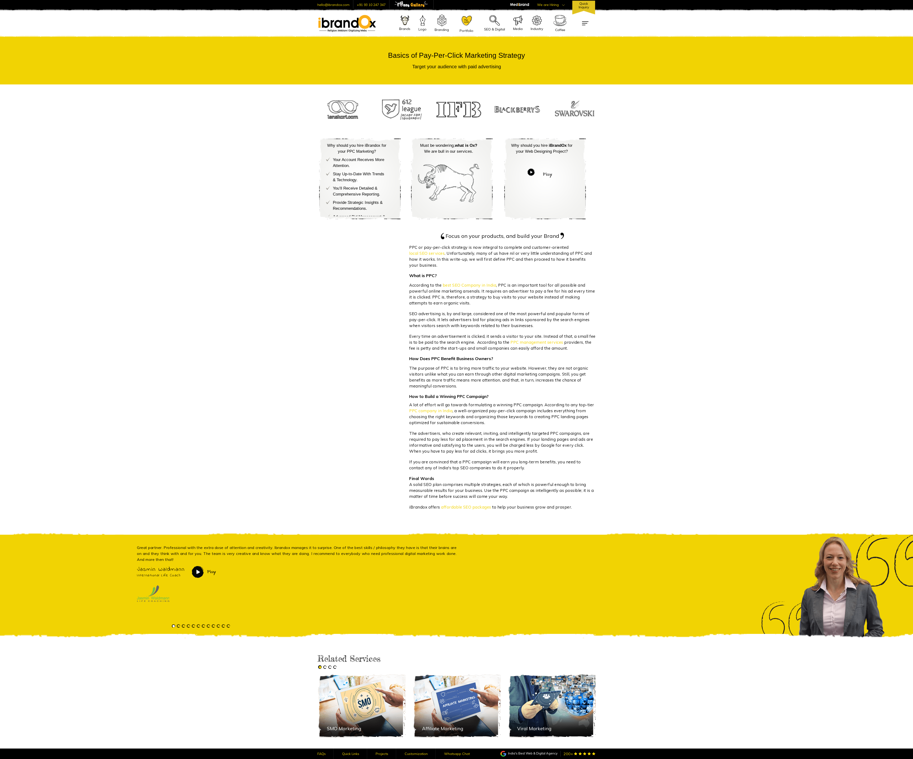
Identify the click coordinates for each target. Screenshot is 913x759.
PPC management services (536, 342)
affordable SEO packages (466, 506)
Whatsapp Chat (457, 754)
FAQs (321, 754)
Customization (416, 754)
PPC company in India (430, 410)
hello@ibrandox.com (333, 5)
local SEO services (427, 253)
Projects (382, 754)
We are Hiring (548, 5)
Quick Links (350, 754)
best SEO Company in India (469, 285)
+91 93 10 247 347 (371, 5)
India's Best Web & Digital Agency (532, 753)
